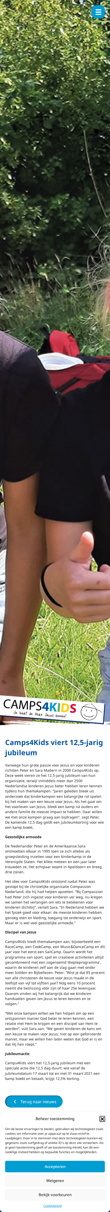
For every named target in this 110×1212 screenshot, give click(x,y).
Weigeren (55, 1180)
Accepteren (55, 1166)
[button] (102, 1118)
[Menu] (98, 11)
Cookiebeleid (52, 1206)
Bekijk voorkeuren (55, 1194)
